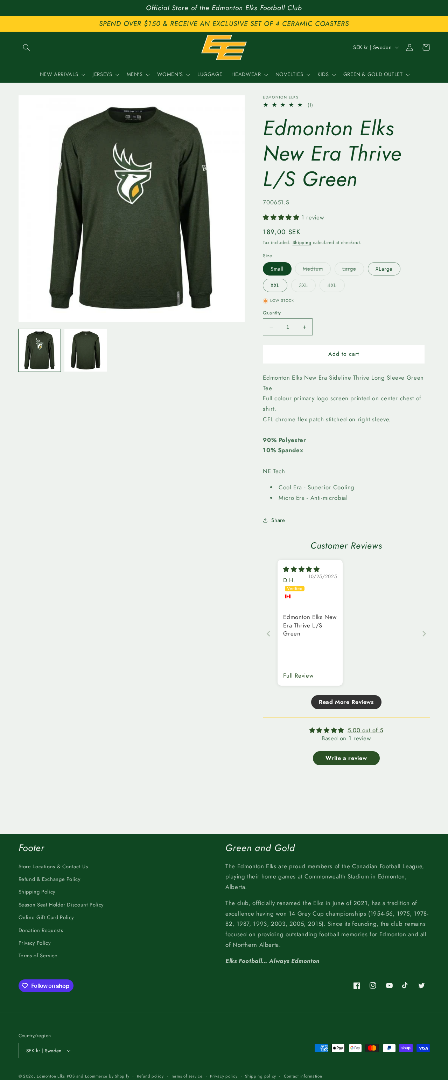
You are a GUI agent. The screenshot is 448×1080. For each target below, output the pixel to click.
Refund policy (150, 1076)
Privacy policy (223, 1076)
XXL (275, 285)
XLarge (384, 269)
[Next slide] (424, 633)
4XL (335, 286)
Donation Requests (41, 930)
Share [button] (278, 520)
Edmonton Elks (51, 1076)
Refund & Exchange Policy (49, 879)
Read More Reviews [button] (346, 702)
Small (277, 269)
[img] (301, 569)
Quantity (272, 312)
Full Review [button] (298, 676)
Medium (316, 270)
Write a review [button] (346, 758)
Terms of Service (38, 955)
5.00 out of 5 (365, 730)
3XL (307, 286)
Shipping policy (260, 1076)
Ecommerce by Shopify (107, 1076)
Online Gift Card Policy (46, 917)
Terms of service (187, 1076)
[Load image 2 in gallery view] (85, 350)
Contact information (303, 1076)
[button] (27, 47)
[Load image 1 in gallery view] (40, 350)
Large (353, 270)
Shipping (302, 242)
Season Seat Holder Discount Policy (61, 905)
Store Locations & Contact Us (53, 866)
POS (71, 1076)
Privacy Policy (35, 943)
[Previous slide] (268, 633)
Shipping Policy (37, 892)
